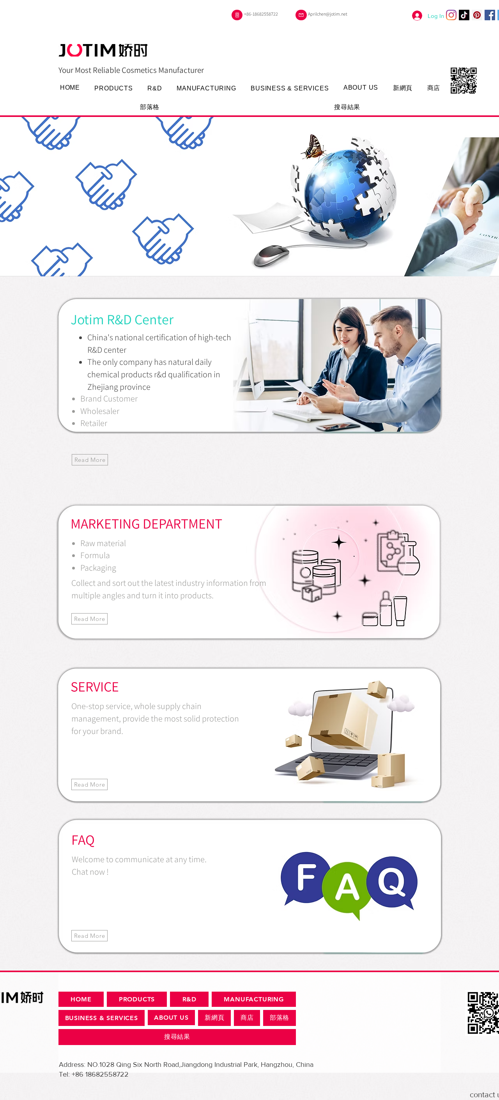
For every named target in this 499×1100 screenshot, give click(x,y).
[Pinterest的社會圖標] (477, 15)
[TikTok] (464, 15)
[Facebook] (490, 15)
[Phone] (237, 15)
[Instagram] (451, 15)
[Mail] (301, 15)
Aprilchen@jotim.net (327, 14)
